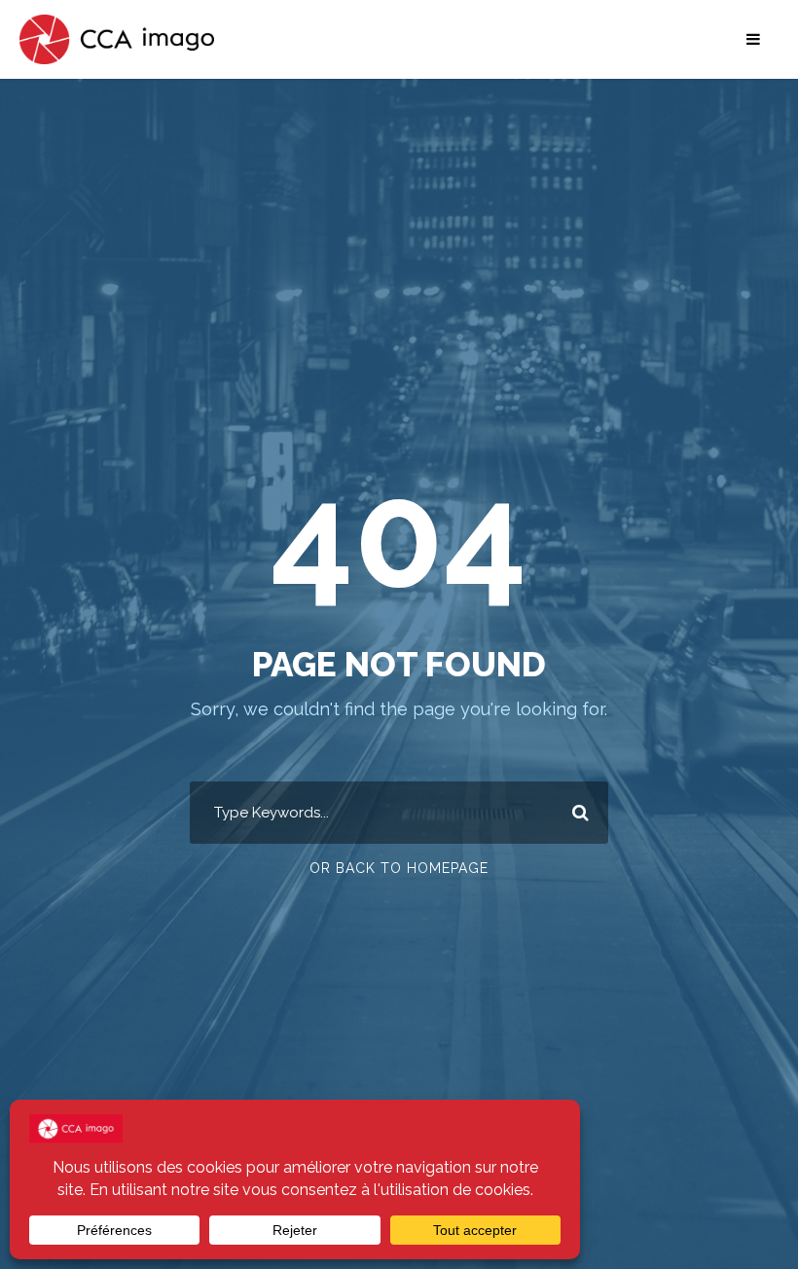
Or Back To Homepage (399, 868)
